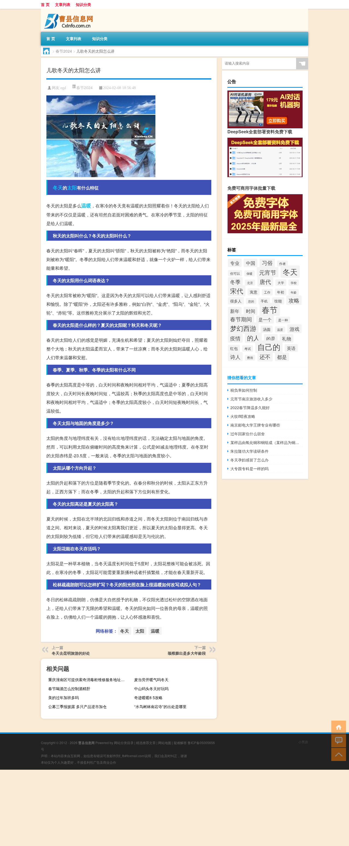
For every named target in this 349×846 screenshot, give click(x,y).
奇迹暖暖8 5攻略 (148, 697)
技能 (278, 301)
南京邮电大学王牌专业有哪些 (255, 425)
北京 (250, 282)
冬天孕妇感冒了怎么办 (249, 460)
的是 (270, 338)
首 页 (45, 4)
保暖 (249, 273)
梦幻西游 (243, 328)
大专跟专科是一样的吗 (249, 468)
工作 (267, 292)
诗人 (235, 356)
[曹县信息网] (69, 10)
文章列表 (62, 4)
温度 (280, 329)
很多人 (236, 301)
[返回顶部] (337, 754)
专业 (234, 262)
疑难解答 (180, 742)
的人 (253, 337)
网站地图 (164, 742)
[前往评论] (337, 740)
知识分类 (83, 4)
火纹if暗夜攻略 (242, 416)
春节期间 (241, 319)
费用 (250, 358)
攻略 (293, 300)
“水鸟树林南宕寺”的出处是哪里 (160, 706)
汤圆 (266, 329)
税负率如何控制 (243, 390)
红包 (234, 348)
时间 (250, 311)
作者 (282, 263)
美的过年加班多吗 (63, 697)
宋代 (236, 290)
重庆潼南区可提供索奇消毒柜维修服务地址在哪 (88, 679)
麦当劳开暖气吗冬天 (151, 679)
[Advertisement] (163, 808)
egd (63, 88)
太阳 (72, 187)
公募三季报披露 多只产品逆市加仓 (77, 706)
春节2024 (64, 51)
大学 (281, 282)
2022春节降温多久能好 (250, 407)
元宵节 (267, 272)
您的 (251, 301)
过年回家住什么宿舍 (247, 433)
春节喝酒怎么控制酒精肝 (69, 688)
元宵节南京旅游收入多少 (251, 398)
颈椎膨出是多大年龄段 (187, 653)
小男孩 (303, 741)
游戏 (294, 328)
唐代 (265, 281)
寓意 (253, 292)
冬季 (235, 281)
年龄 (294, 292)
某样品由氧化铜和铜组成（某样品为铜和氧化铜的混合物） (266, 442)
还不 (265, 357)
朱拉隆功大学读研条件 (249, 451)
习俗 (267, 263)
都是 (282, 356)
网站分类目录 (124, 742)
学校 (294, 282)
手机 (264, 301)
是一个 (265, 319)
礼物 (286, 338)
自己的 (268, 346)
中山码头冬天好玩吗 (151, 688)
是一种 (283, 320)
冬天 (58, 187)
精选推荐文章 (146, 742)
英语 (291, 348)
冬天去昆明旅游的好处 (71, 653)
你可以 (235, 273)
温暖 (86, 205)
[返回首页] (337, 727)
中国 (250, 262)
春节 (270, 309)
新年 (234, 311)
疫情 (235, 338)
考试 (247, 348)
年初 (280, 292)
